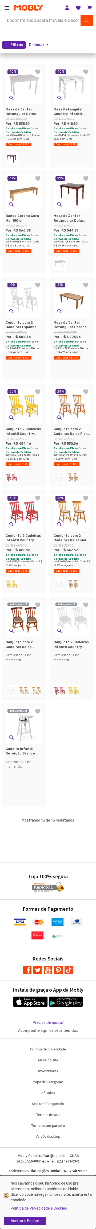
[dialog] (48, 1202)
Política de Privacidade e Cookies (39, 1208)
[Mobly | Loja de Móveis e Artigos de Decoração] (28, 8)
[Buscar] (87, 20)
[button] (38, 45)
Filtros (16, 45)
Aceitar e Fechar (25, 1221)
